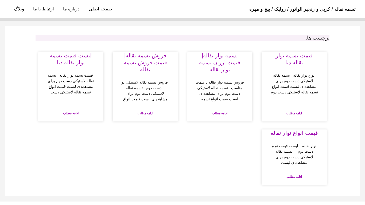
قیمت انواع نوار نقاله (294, 133)
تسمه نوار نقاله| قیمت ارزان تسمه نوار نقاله (219, 62)
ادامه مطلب (294, 113)
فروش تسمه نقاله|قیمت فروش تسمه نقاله (145, 62)
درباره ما (71, 8)
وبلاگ (19, 8)
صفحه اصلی (100, 8)
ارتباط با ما (43, 8)
